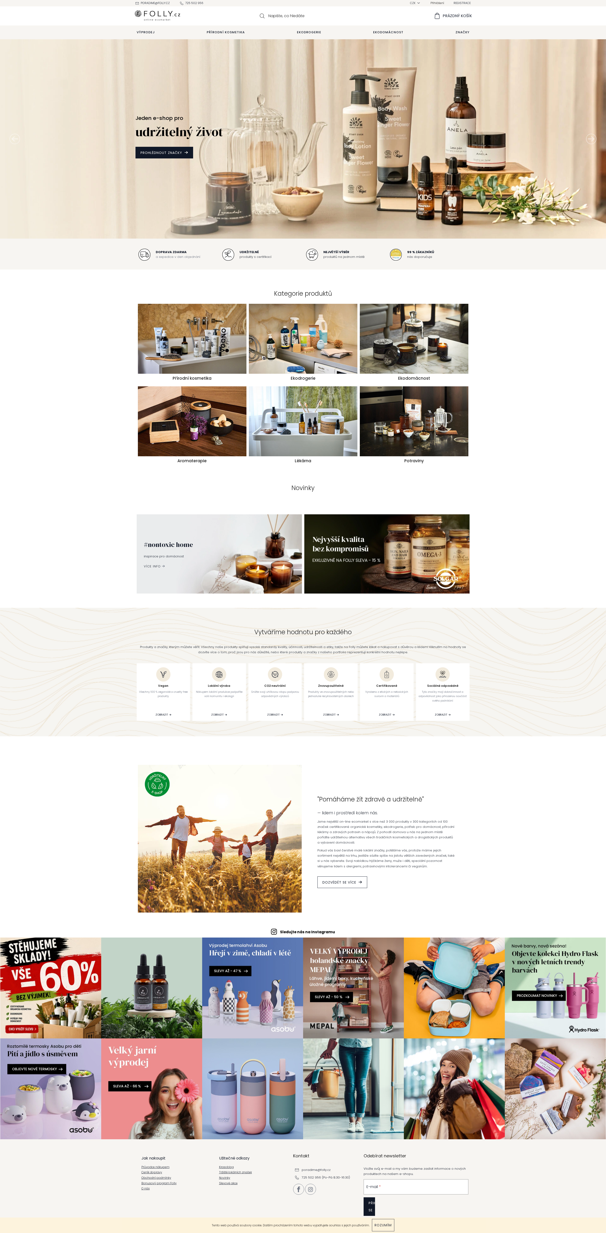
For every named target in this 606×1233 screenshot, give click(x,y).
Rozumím (383, 1225)
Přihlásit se (372, 1207)
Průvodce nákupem (155, 1167)
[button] (15, 139)
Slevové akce (228, 1183)
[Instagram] (310, 1189)
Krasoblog (226, 1167)
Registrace (462, 3)
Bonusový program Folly (159, 1183)
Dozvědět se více (339, 882)
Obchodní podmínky (156, 1178)
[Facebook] (298, 1189)
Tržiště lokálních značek (235, 1172)
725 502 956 (194, 3)
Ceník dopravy (151, 1172)
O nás (145, 1188)
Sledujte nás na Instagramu (307, 931)
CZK (413, 3)
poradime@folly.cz (155, 3)
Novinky (224, 1178)
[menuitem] (145, 32)
